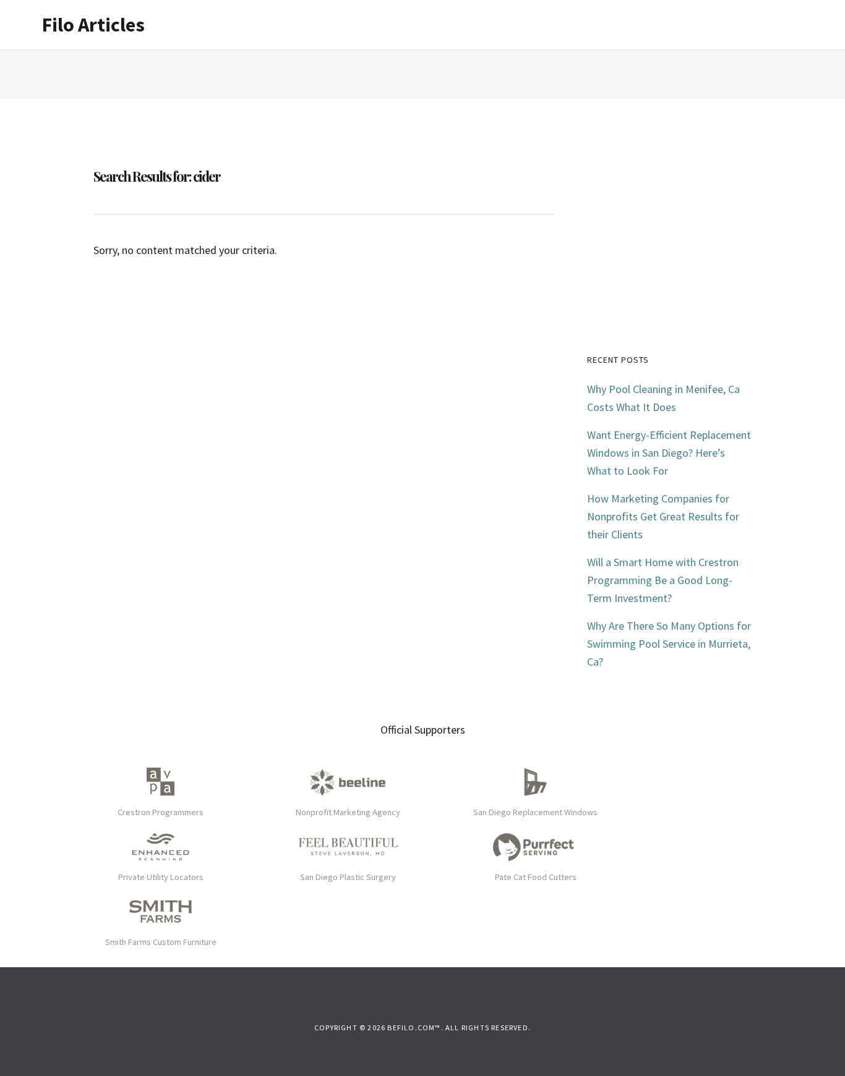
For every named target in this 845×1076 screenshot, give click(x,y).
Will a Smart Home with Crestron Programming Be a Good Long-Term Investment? (663, 580)
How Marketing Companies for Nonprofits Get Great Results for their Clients (663, 516)
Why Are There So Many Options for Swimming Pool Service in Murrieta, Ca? (669, 644)
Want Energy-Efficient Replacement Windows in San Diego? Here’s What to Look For (669, 453)
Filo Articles (93, 24)
